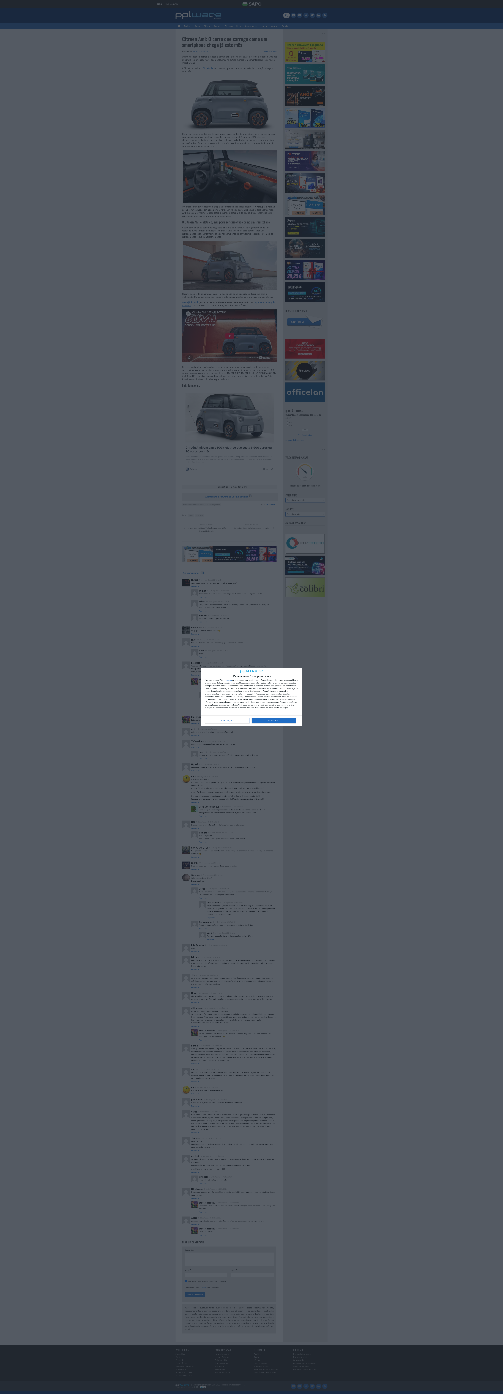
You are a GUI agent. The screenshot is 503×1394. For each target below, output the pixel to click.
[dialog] (251, 697)
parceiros (228, 680)
